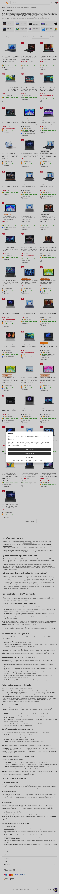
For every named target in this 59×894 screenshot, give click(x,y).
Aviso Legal (43, 460)
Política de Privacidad (31, 460)
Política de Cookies (18, 460)
